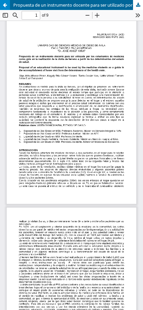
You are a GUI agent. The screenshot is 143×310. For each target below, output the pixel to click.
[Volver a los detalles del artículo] (5, 5)
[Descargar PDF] (138, 5)
